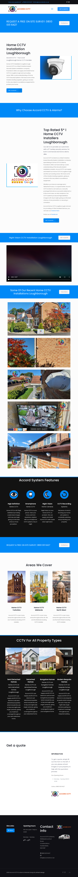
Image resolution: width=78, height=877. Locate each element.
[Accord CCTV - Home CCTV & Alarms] (19, 9)
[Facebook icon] (67, 2)
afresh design (40, 872)
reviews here (55, 211)
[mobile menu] (52, 9)
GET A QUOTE (63, 9)
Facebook (54, 214)
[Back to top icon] (70, 872)
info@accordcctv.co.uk (42, 2)
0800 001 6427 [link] (60, 786)
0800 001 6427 (28, 2)
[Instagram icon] (69, 2)
